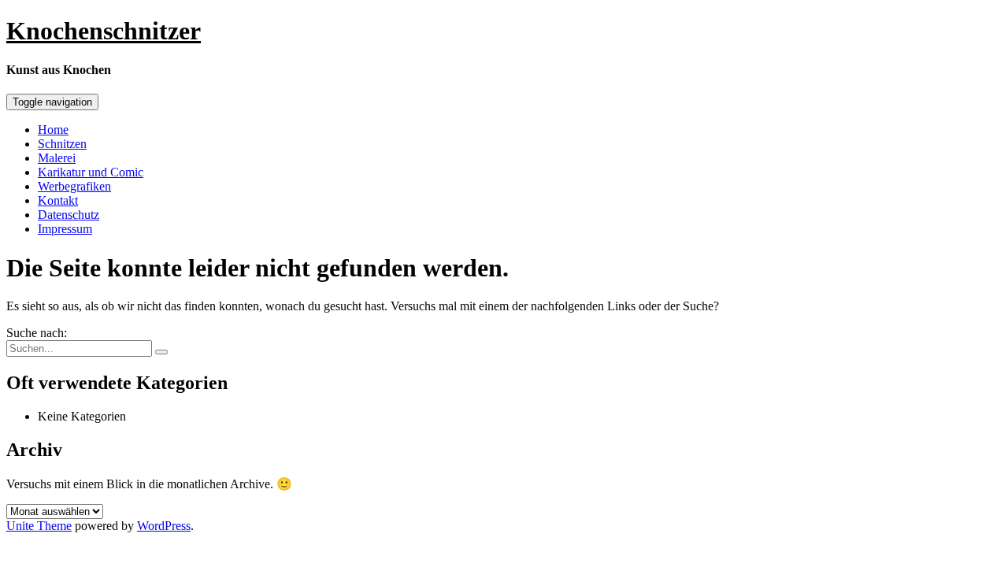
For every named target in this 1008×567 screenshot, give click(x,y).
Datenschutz (68, 214)
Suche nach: (36, 332)
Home (53, 129)
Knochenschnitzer (103, 31)
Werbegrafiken (74, 186)
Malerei (57, 158)
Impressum (65, 228)
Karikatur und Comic (90, 172)
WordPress (164, 525)
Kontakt (58, 200)
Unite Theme (39, 525)
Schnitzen (62, 143)
